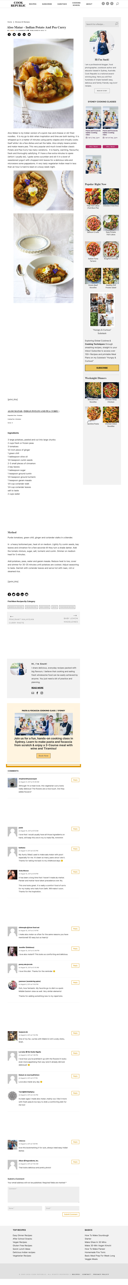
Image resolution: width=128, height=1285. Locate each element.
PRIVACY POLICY (101, 1274)
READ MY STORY (102, 90)
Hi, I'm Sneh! (39, 664)
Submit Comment (71, 1214)
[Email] (30, 34)
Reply (75, 780)
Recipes (32, 4)
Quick (55, 607)
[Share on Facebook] (10, 34)
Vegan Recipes (20, 1242)
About (89, 4)
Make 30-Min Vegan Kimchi (98, 1245)
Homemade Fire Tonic (95, 1252)
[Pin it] (20, 34)
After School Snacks (22, 1239)
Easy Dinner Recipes (22, 1235)
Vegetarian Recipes (67, 607)
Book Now (43, 756)
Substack (62, 4)
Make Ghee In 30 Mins (95, 1242)
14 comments (21, 30)
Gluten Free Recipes (22, 1245)
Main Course (44, 607)
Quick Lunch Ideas (21, 1249)
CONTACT (86, 1274)
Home (10, 22)
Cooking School (76, 4)
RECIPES (76, 1274)
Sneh (12, 30)
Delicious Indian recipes (24, 1252)
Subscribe (47, 4)
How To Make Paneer (95, 1249)
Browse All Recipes (22, 22)
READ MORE (37, 688)
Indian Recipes (31, 607)
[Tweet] (15, 34)
